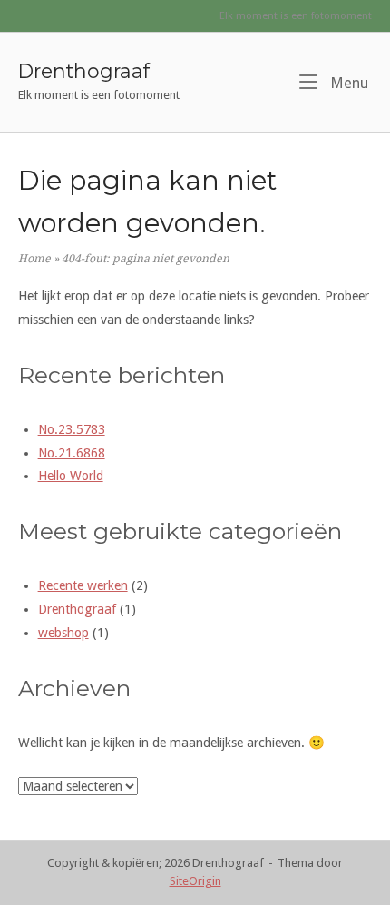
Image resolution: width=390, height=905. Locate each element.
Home (34, 258)
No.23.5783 (71, 429)
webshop (63, 632)
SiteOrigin (195, 881)
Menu (347, 83)
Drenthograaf (84, 71)
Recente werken (83, 585)
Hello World (70, 475)
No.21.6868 (71, 453)
